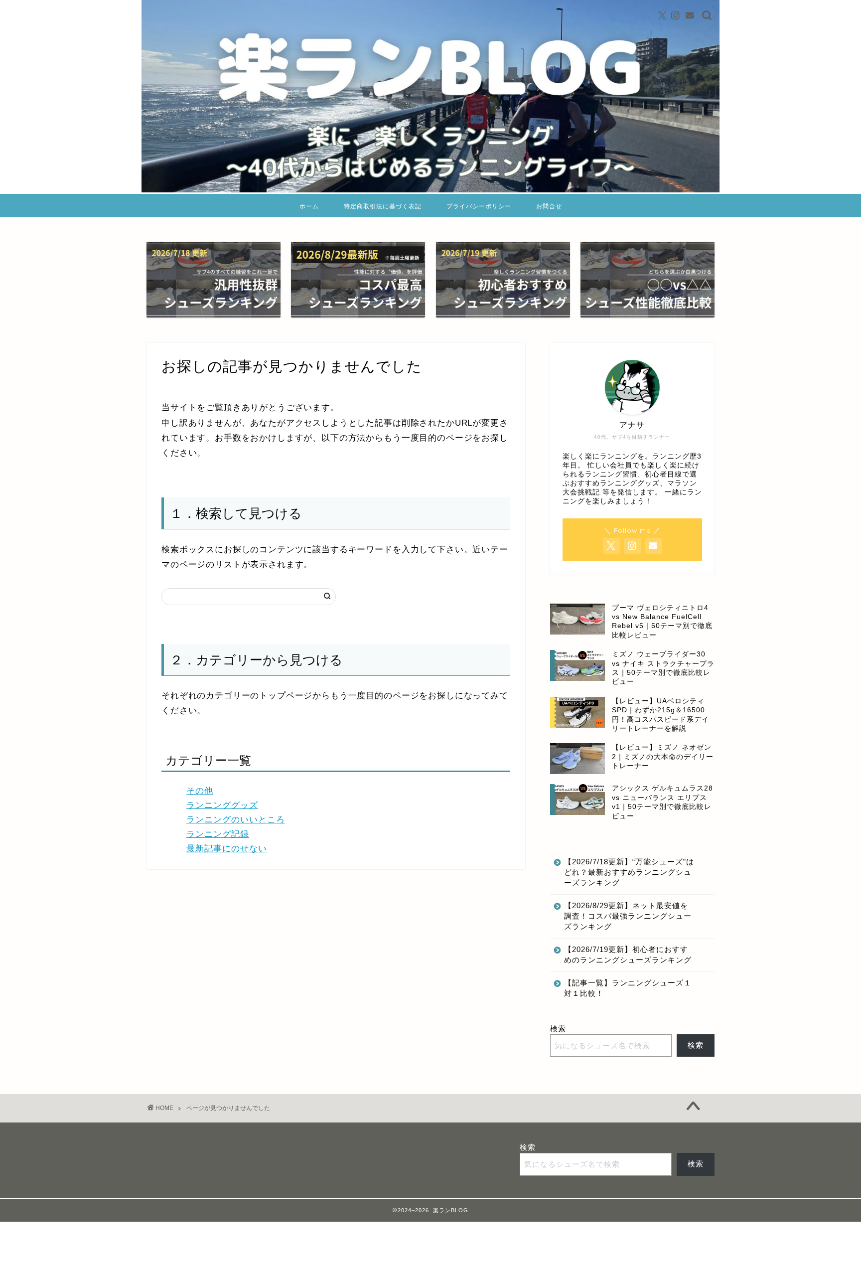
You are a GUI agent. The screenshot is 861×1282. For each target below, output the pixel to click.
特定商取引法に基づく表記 (383, 206)
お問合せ (549, 206)
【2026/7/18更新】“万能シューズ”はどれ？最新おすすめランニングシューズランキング (629, 872)
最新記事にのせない (226, 848)
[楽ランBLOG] (430, 189)
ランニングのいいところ (235, 819)
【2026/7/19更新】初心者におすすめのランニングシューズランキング (628, 954)
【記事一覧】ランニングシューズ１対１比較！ (628, 987)
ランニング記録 (217, 834)
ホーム (309, 206)
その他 (199, 791)
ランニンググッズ (222, 805)
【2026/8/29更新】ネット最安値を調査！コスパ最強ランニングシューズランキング (628, 916)
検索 (558, 1028)
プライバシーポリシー (478, 206)
